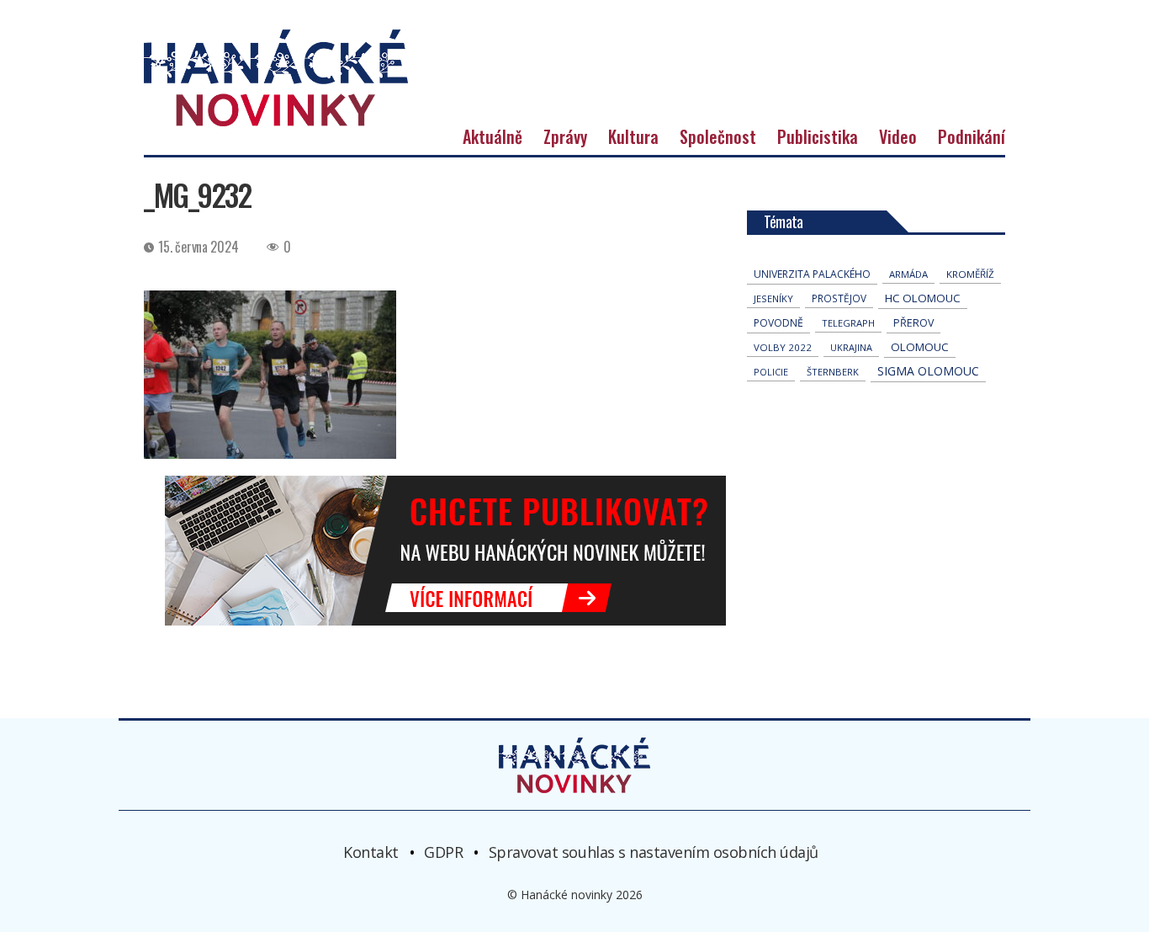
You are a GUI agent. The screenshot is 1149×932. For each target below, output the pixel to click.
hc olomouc (923, 298)
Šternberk (833, 371)
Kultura (633, 136)
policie (771, 371)
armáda (908, 274)
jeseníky (773, 298)
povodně (778, 323)
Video (898, 136)
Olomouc (920, 346)
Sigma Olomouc (928, 371)
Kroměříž (970, 274)
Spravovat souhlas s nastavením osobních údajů (653, 851)
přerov (913, 323)
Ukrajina (851, 347)
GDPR (443, 851)
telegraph (848, 323)
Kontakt (371, 851)
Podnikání (971, 136)
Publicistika (817, 136)
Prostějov (839, 298)
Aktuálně (492, 136)
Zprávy (565, 136)
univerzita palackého (812, 274)
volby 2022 (783, 347)
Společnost (718, 136)
